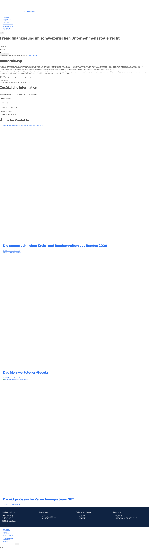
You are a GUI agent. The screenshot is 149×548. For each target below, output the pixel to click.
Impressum (119, 515)
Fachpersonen (83, 517)
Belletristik (45, 518)
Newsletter (82, 518)
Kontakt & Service (8, 26)
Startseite (6, 17)
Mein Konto (6, 28)
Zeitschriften (6, 19)
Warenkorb (6, 30)
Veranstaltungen (8, 24)
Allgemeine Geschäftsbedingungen (127, 517)
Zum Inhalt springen (29, 11)
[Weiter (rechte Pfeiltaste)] (2, 547)
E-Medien (6, 22)
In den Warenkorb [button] (15, 251)
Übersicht (45, 515)
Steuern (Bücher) (33, 55)
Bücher (5, 21)
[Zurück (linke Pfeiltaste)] (0, 547)
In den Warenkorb (5, 53)
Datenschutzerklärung (123, 518)
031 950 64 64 (9, 520)
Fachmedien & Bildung (49, 517)
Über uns (82, 515)
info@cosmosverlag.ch (9, 521)
